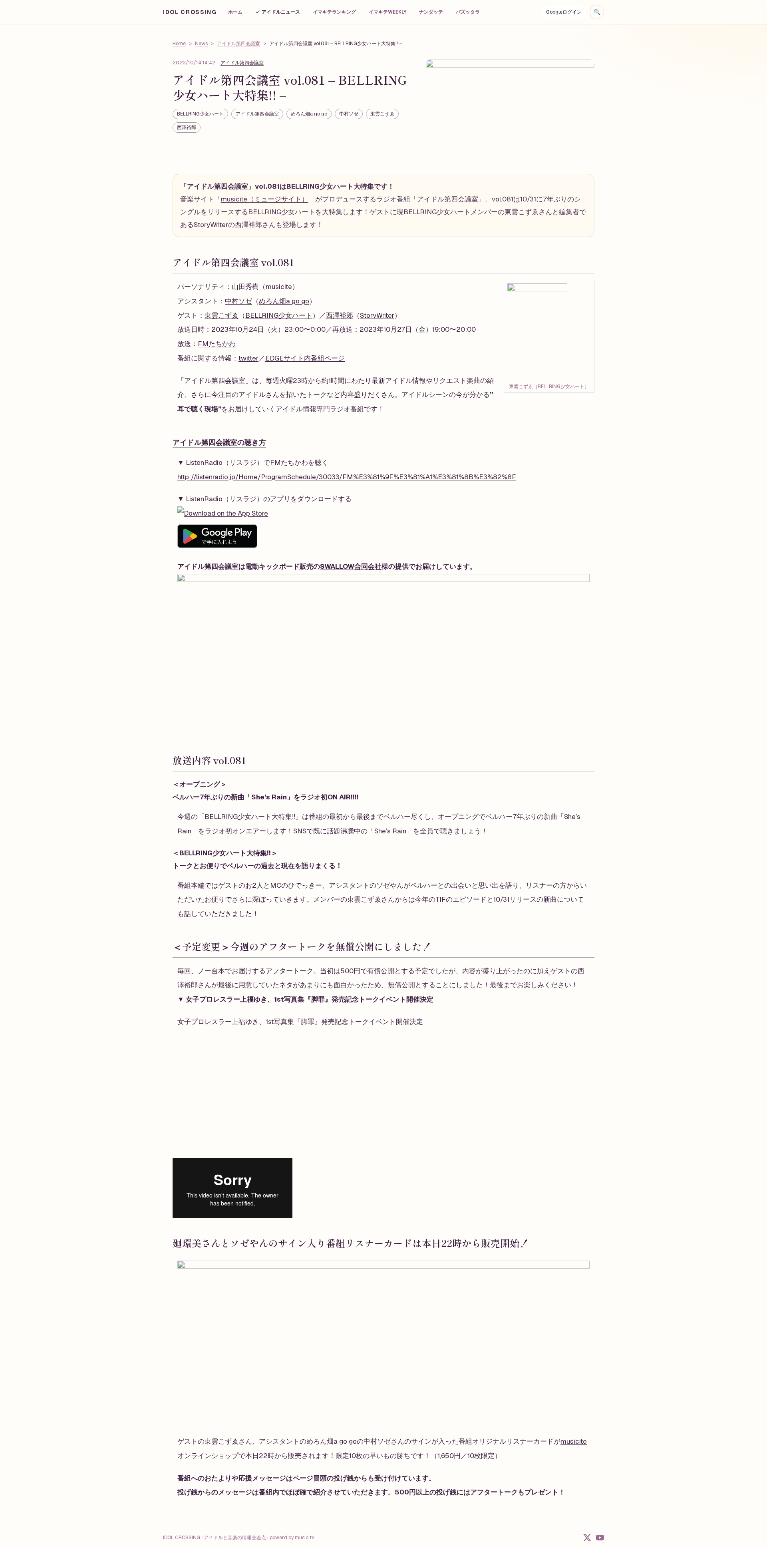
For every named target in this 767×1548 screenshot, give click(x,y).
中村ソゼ (348, 114)
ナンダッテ (431, 12)
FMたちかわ (217, 343)
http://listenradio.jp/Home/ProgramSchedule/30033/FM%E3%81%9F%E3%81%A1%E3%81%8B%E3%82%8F (346, 476)
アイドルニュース (277, 12)
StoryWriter (377, 315)
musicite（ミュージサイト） (264, 199)
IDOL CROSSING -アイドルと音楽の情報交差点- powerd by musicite (238, 1537)
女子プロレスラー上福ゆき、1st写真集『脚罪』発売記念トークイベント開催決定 (300, 1021)
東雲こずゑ (382, 114)
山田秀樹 (245, 286)
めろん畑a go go (309, 114)
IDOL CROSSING (190, 12)
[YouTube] (600, 1538)
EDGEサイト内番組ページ (305, 358)
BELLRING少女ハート (200, 114)
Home (179, 43)
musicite (279, 286)
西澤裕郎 (186, 127)
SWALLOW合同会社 (351, 566)
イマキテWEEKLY (387, 12)
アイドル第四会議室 (238, 43)
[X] (587, 1538)
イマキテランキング (334, 12)
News (201, 43)
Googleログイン (564, 12)
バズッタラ (468, 12)
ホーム (235, 12)
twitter (248, 358)
